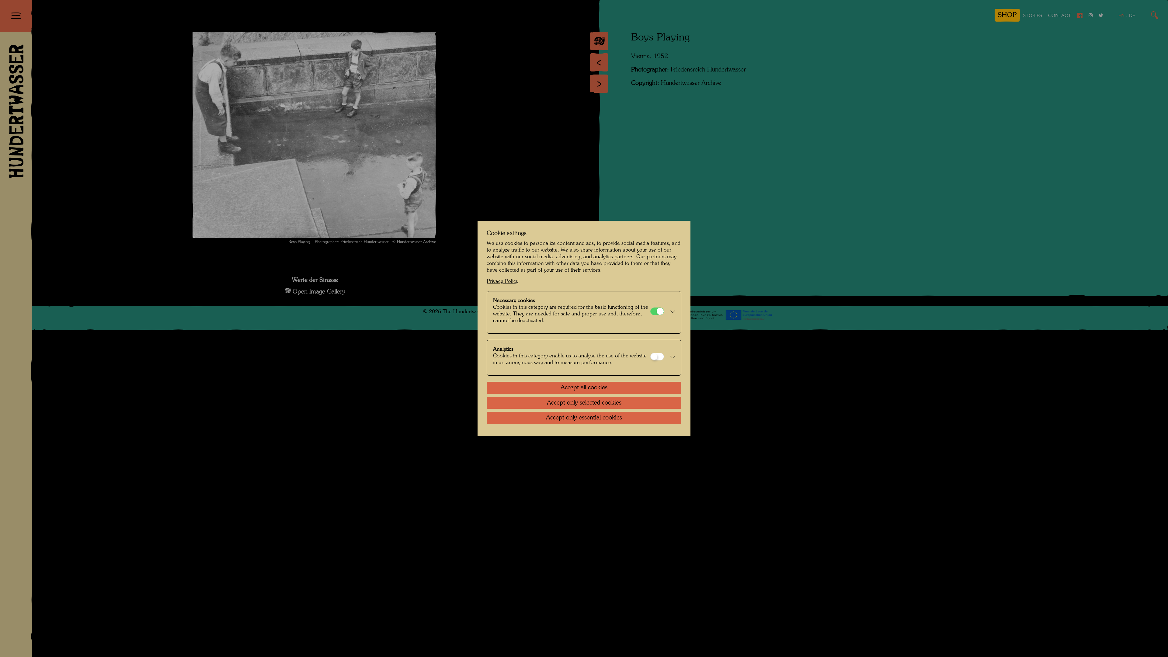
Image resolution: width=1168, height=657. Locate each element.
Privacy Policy (502, 281)
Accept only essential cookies (584, 418)
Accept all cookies (584, 388)
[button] (671, 312)
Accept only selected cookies (584, 403)
